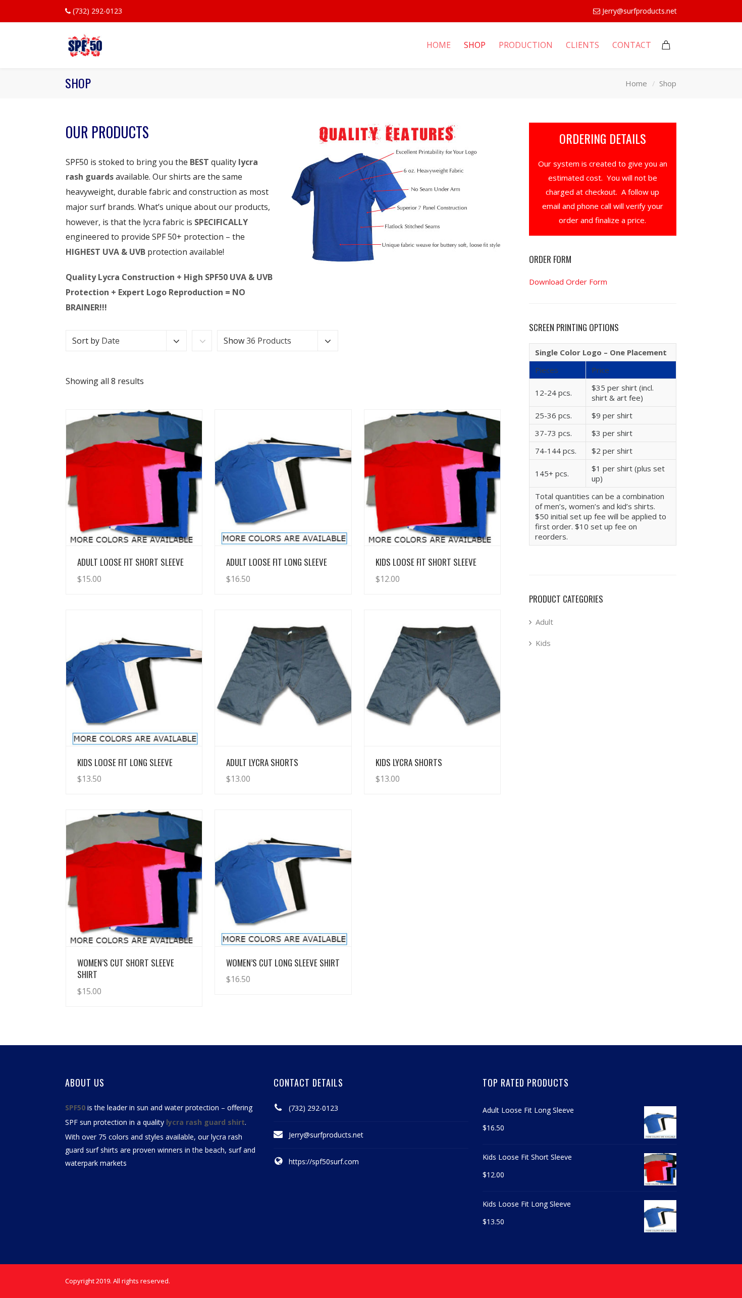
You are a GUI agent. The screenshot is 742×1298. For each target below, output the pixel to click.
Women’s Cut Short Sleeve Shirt (125, 968)
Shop (667, 83)
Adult (544, 622)
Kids (543, 643)
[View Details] (134, 478)
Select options (166, 569)
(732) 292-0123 (313, 1108)
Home (636, 83)
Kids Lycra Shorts (409, 762)
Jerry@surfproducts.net (639, 11)
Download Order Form (568, 282)
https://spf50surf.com (324, 1161)
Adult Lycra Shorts (262, 762)
